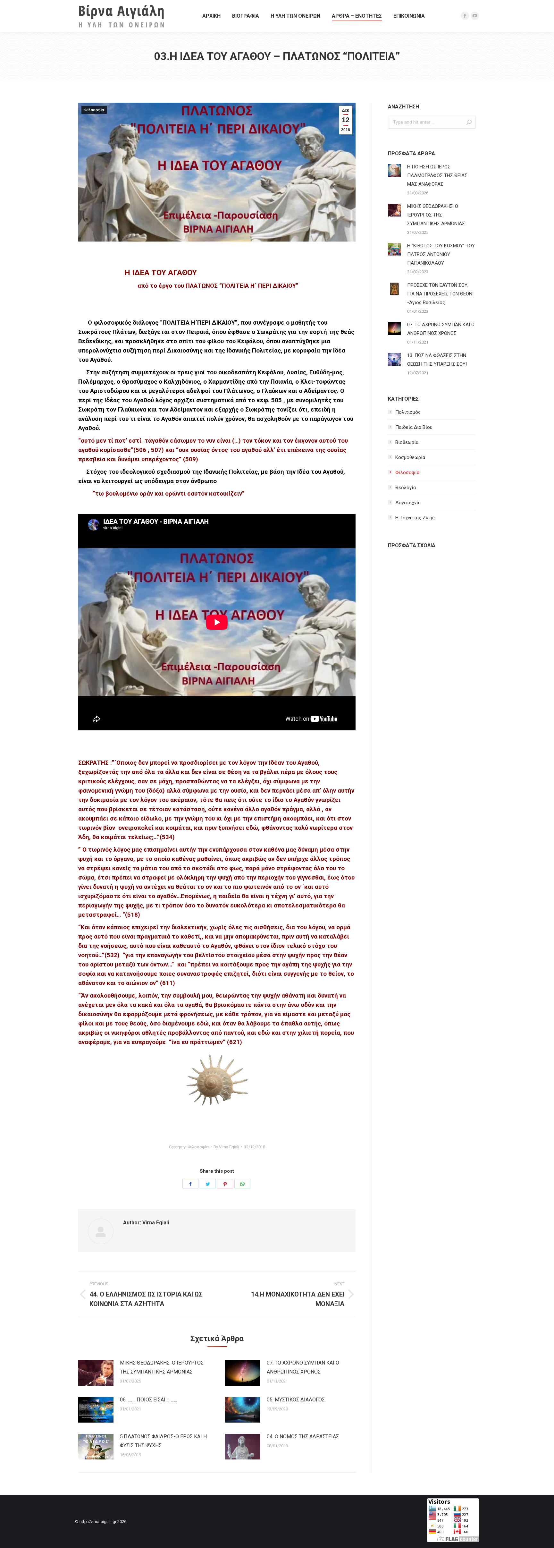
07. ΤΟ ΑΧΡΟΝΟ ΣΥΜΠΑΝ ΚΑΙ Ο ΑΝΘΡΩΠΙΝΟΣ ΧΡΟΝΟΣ (303, 1367)
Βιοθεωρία (406, 442)
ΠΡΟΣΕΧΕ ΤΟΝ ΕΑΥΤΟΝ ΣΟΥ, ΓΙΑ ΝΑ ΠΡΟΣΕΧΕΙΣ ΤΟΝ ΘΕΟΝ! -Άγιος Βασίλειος (440, 293)
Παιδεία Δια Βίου (413, 427)
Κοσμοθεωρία (410, 457)
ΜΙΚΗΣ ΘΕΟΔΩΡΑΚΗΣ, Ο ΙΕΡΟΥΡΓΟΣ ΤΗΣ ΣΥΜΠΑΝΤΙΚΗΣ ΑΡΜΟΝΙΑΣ (162, 1367)
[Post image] (95, 1373)
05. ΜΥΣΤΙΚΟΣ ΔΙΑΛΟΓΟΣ (296, 1400)
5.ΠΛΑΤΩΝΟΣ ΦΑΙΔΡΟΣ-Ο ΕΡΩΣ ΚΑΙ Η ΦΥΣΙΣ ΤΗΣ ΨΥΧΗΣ (163, 1441)
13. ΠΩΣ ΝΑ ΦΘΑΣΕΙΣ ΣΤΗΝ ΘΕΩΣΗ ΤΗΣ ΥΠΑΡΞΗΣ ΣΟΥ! (437, 360)
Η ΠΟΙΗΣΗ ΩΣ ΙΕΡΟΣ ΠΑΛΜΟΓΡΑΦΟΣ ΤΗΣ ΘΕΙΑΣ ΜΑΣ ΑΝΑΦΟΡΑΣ (437, 175)
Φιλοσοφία (94, 110)
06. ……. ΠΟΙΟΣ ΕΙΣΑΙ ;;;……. (148, 1400)
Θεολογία (405, 487)
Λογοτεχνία (408, 503)
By (226, 1146)
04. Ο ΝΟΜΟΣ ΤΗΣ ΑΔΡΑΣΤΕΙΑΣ (303, 1436)
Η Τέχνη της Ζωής (415, 518)
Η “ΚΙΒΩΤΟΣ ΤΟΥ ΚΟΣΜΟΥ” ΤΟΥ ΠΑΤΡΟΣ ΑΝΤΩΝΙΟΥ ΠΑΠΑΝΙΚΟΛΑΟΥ (441, 254)
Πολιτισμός (408, 412)
